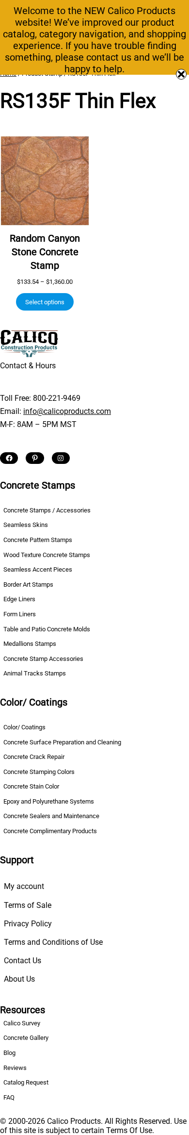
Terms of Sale (27, 905)
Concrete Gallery (25, 1037)
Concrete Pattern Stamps (37, 539)
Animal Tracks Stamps (34, 673)
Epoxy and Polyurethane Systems (48, 801)
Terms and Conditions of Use (53, 942)
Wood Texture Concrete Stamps (46, 555)
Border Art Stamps (28, 584)
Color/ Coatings (24, 727)
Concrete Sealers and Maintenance (51, 816)
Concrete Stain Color (31, 786)
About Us (19, 979)
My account (24, 886)
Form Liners (19, 614)
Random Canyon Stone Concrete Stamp (45, 251)
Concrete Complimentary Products (50, 831)
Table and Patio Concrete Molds (46, 629)
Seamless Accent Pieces (37, 569)
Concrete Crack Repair (33, 756)
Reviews (15, 1067)
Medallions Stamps (29, 643)
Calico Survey (21, 1023)
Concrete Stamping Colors (39, 771)
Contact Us (22, 960)
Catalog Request (25, 1082)
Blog (9, 1052)
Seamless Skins (25, 524)
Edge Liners (19, 599)
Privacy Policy (28, 923)
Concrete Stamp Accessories (43, 658)
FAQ (9, 1097)
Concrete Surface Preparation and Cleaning (62, 742)
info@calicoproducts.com (67, 411)
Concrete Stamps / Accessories (47, 510)
